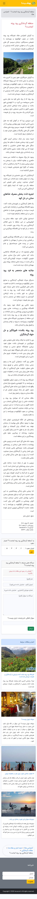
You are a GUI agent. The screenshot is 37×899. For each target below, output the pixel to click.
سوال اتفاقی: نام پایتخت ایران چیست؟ (21, 618)
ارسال (31, 628)
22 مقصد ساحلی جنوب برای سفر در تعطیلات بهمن (19, 774)
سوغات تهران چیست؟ (27, 719)
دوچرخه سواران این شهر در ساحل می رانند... (21, 819)
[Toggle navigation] (4, 3)
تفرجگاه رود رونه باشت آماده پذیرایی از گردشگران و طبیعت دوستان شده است (19, 675)
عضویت (30, 881)
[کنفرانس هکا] (28, 3)
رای (32, 552)
